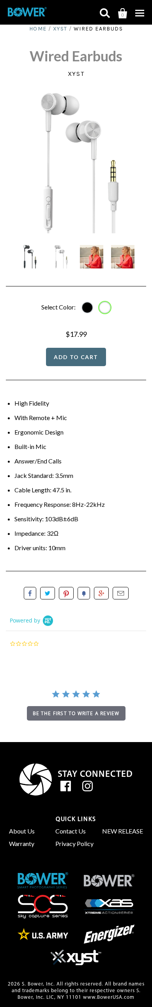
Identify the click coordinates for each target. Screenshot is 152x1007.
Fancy (84, 593)
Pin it (66, 593)
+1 (101, 593)
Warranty (21, 843)
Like (30, 593)
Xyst (60, 28)
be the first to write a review (76, 713)
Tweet (47, 593)
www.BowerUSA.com (108, 997)
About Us (22, 831)
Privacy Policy (74, 843)
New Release (122, 831)
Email (121, 593)
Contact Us (70, 831)
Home (38, 28)
